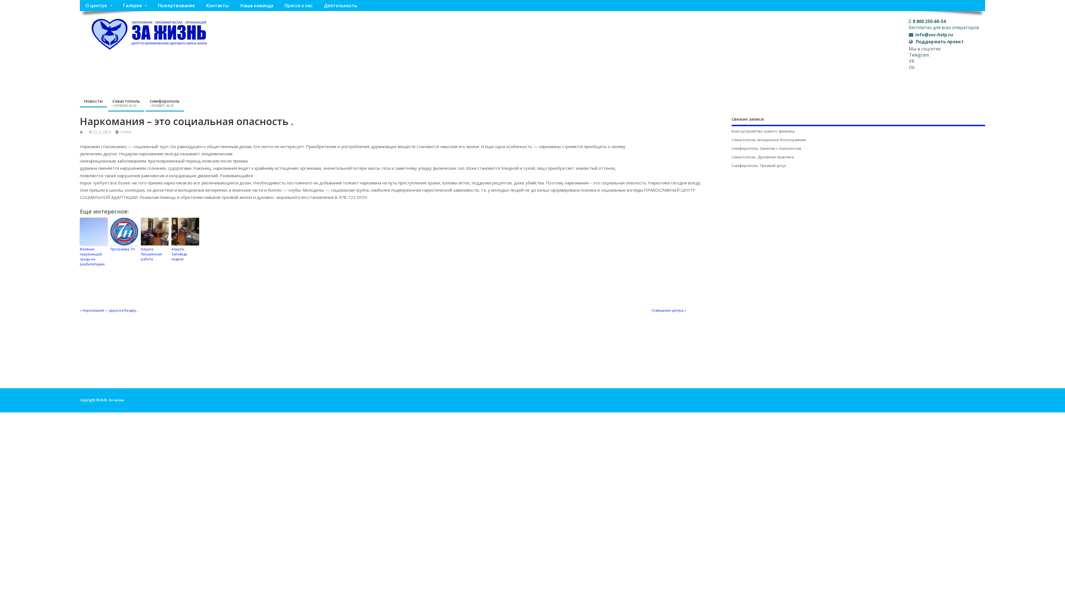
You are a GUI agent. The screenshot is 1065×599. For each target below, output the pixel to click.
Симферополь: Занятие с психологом (766, 148)
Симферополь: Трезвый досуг (759, 165)
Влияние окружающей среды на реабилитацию (92, 256)
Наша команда (256, 5)
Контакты (217, 5)
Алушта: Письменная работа (151, 254)
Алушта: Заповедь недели (179, 254)
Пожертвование (176, 5)
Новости (93, 101)
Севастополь (126, 103)
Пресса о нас (298, 5)
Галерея (132, 5)
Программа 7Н (122, 249)
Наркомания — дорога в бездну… (110, 310)
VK (911, 61)
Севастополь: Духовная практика (763, 156)
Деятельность (340, 5)
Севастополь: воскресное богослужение (769, 139)
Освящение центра (667, 310)
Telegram (919, 55)
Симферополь (165, 103)
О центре (96, 5)
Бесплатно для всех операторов (944, 24)
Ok (912, 67)
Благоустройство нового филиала (763, 131)
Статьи (125, 132)
